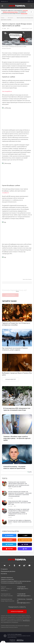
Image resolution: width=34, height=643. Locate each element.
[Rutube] (24, 565)
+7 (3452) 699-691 (21, 587)
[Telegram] (19, 565)
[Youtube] (29, 565)
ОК (31, 12)
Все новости (10, 17)
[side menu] (2, 5)
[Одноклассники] (14, 565)
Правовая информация (7, 577)
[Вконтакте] (4, 565)
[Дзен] (9, 565)
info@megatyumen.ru (22, 588)
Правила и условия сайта (7, 579)
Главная (2, 17)
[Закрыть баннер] (3, 642)
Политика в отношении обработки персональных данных (16, 581)
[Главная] (17, 6)
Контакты (4, 573)
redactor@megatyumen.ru (23, 595)
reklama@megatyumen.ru (23, 602)
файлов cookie (24, 13)
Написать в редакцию (17, 611)
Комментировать (10, 295)
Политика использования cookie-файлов (11, 583)
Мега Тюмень (29, 279)
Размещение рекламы (8, 571)
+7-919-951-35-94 (21, 599)
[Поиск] (31, 6)
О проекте (4, 569)
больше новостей (10, 379)
